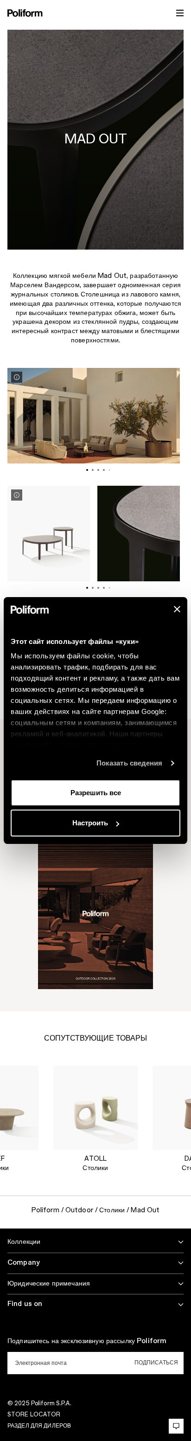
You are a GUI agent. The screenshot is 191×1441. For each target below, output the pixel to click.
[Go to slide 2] (93, 470)
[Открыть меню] (180, 13)
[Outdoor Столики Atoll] (95, 1108)
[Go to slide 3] (98, 470)
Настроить (90, 823)
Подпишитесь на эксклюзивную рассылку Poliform (86, 1341)
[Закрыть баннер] (177, 609)
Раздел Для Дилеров (39, 1425)
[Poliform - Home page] (25, 13)
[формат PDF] (95, 913)
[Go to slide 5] (109, 470)
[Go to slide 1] (87, 470)
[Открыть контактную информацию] (176, 1426)
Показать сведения (129, 763)
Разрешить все (95, 793)
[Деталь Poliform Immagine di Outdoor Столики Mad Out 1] (16, 377)
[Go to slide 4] (104, 470)
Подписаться (156, 1362)
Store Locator (34, 1414)
